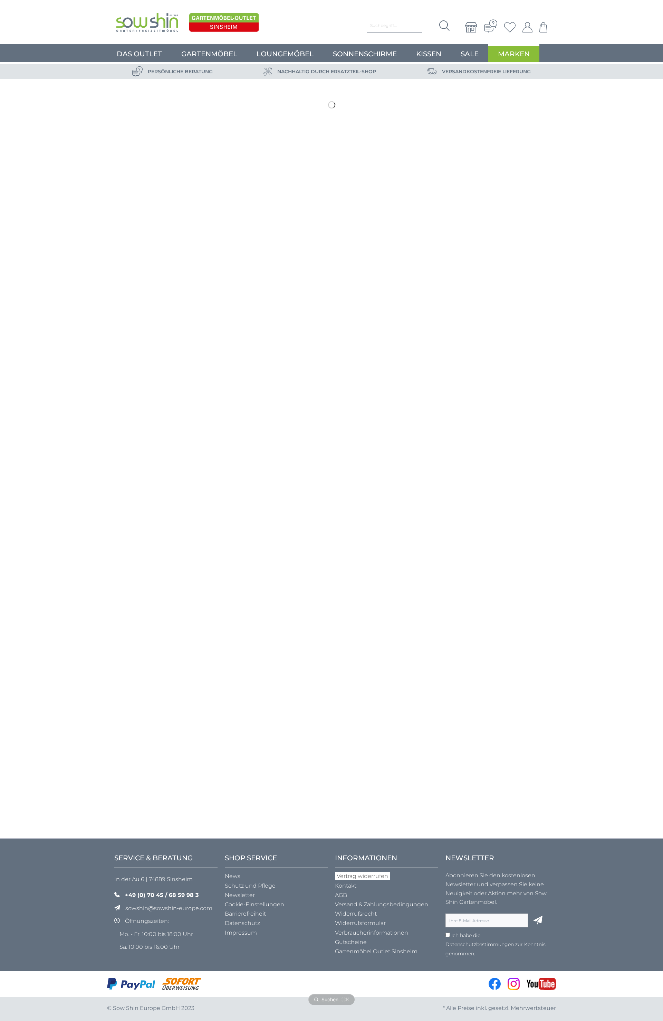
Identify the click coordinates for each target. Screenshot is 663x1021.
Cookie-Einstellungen (254, 904)
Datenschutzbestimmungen (479, 944)
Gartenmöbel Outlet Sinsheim (376, 951)
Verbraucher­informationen (371, 932)
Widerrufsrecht (356, 913)
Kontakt (345, 885)
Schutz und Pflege (250, 885)
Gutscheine (351, 942)
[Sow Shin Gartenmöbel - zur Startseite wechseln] (147, 24)
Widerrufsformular (360, 923)
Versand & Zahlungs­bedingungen (381, 904)
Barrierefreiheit (245, 913)
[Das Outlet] (224, 24)
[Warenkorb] (541, 27)
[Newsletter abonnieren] (538, 920)
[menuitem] (471, 27)
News (232, 876)
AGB (341, 895)
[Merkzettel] (510, 27)
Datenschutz (242, 923)
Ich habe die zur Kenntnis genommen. (495, 944)
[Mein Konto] (527, 27)
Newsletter (240, 895)
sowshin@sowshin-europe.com (168, 908)
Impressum (241, 932)
